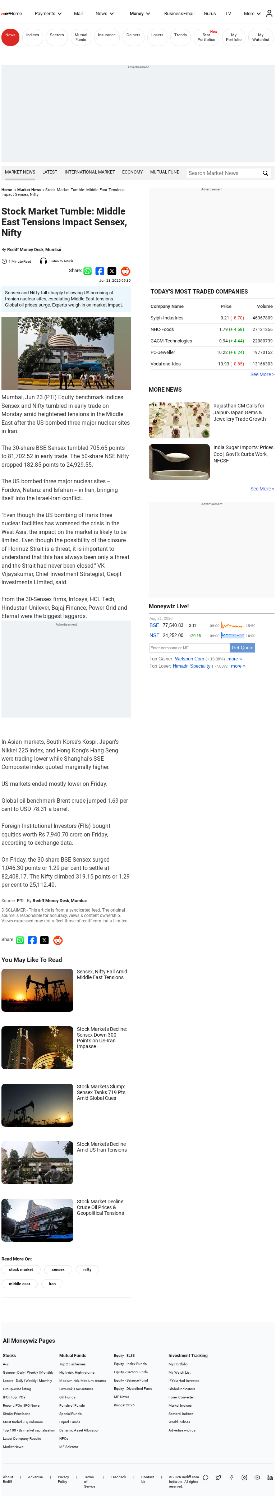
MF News (121, 1396)
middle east (19, 1284)
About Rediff (8, 1479)
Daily (21, 1372)
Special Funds (70, 1413)
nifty (87, 1269)
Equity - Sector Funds (131, 1372)
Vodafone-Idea (166, 363)
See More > (262, 374)
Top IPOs (18, 1397)
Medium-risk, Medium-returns (82, 1380)
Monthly (47, 1372)
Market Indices (180, 1405)
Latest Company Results (22, 1438)
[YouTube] (257, 1482)
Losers (157, 35)
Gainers (133, 35)
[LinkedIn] (270, 1482)
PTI (20, 900)
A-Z (6, 1364)
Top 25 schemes (72, 1364)
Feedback (118, 1477)
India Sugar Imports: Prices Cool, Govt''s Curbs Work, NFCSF (243, 454)
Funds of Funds (72, 1405)
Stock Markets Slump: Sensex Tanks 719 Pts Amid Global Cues (101, 1092)
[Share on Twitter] (111, 270)
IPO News (32, 1405)
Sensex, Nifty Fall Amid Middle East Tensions (102, 974)
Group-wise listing (17, 1389)
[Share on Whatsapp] (87, 270)
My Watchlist (261, 37)
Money (137, 13)
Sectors (57, 35)
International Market (90, 172)
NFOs (63, 1438)
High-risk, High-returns (77, 1372)
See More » (262, 489)
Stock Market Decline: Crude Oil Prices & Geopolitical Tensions (100, 1207)
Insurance (107, 35)
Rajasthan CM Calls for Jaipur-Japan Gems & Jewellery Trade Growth (239, 412)
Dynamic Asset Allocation (79, 1430)
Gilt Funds (67, 1397)
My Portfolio (234, 37)
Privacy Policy (63, 1479)
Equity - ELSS (124, 1355)
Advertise (35, 1477)
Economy (132, 172)
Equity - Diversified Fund (133, 1388)
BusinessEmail (179, 13)
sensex (58, 1269)
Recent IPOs (12, 1405)
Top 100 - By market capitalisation (29, 1430)
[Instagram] (244, 1482)
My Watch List (179, 1372)
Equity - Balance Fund (131, 1380)
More (249, 13)
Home (16, 13)
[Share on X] (218, 1482)
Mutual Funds (81, 37)
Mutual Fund (165, 172)
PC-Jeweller (163, 352)
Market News (20, 172)
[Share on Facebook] (99, 270)
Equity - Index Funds (130, 1363)
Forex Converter (181, 1397)
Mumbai (53, 249)
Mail (78, 13)
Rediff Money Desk (25, 249)
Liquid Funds (69, 1422)
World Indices (179, 1422)
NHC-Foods (162, 329)
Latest (49, 172)
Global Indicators (182, 1389)
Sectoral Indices (181, 1413)
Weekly (32, 1372)
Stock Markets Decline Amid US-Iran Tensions (102, 1147)
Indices (32, 35)
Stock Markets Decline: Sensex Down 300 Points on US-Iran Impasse (102, 1037)
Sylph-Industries (167, 318)
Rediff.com (190, 1477)
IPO (6, 1397)
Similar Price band (17, 1413)
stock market (21, 1269)
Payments (45, 13)
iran (52, 1284)
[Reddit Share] (123, 270)
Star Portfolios (206, 37)
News (101, 13)
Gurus (210, 13)
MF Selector (68, 1446)
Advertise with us (182, 1430)
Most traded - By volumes (23, 1422)
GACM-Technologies (171, 341)
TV (228, 13)
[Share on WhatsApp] (205, 1482)
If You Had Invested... (186, 1380)
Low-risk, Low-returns (76, 1389)
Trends (180, 35)
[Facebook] (231, 1482)
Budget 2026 (124, 1405)
